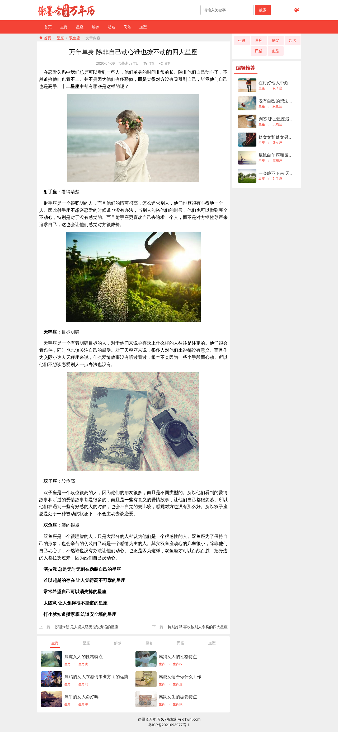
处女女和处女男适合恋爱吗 (284, 137)
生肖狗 (177, 664)
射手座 (277, 179)
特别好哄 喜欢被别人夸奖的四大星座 (198, 627)
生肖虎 (83, 664)
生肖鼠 (177, 704)
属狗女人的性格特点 (178, 656)
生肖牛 (83, 704)
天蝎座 (277, 124)
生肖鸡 (83, 684)
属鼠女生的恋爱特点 (178, 696)
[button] (263, 10)
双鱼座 (74, 37)
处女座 (277, 142)
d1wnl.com (191, 719)
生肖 (67, 664)
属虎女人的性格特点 (83, 656)
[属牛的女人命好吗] (51, 699)
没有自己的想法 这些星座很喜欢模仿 (293, 101)
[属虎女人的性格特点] (51, 659)
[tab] (55, 643)
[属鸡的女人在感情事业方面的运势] (51, 679)
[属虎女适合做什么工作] (146, 679)
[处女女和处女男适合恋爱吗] (247, 140)
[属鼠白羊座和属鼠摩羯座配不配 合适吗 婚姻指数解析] (247, 158)
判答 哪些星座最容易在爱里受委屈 (291, 118)
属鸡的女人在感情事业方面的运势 (96, 676)
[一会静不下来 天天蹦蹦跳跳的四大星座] (247, 176)
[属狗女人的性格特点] (146, 659)
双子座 (277, 88)
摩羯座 (277, 160)
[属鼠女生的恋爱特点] (146, 699)
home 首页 (45, 37)
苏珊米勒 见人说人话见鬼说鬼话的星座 (86, 627)
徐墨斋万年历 (149, 719)
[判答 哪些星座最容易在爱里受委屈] (247, 122)
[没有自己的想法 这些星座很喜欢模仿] (247, 103)
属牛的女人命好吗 (81, 696)
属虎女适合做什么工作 (180, 676)
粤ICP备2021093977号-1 (169, 725)
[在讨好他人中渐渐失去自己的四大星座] (247, 85)
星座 (60, 37)
